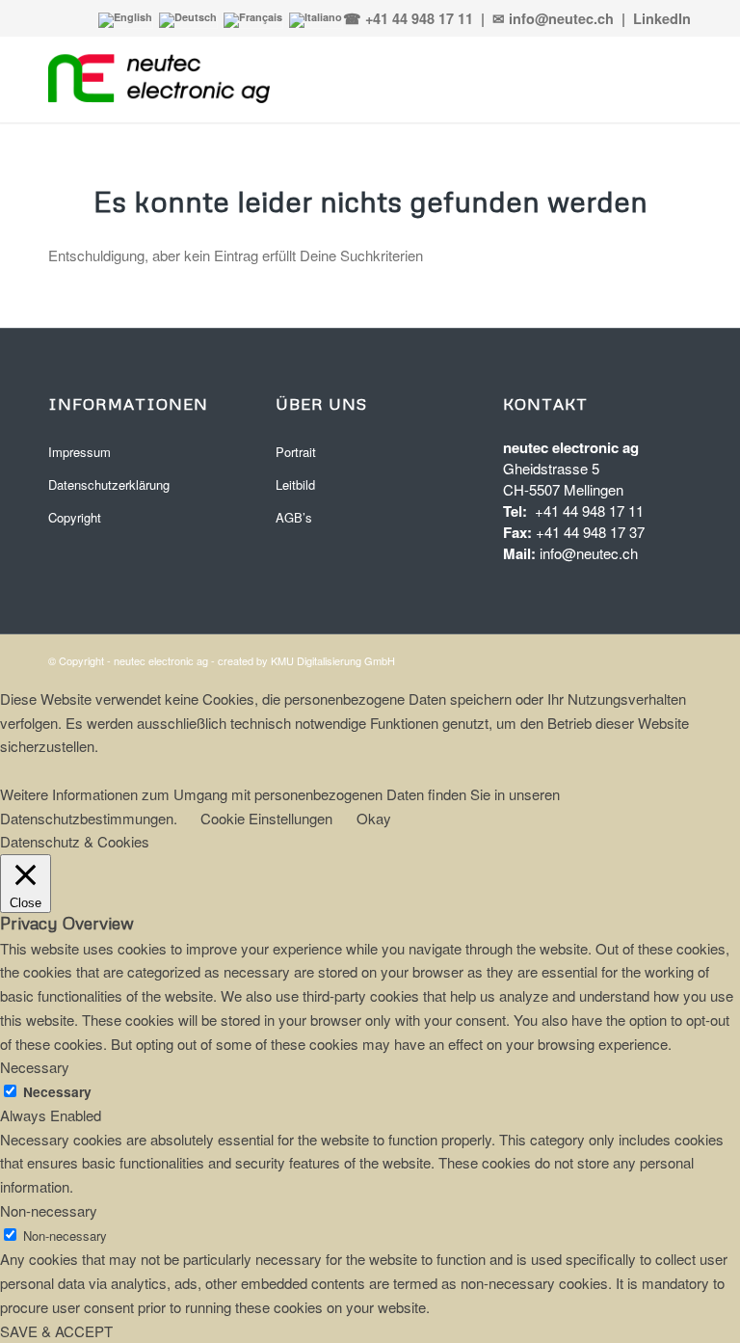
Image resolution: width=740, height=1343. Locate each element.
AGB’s (294, 517)
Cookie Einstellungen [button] (266, 818)
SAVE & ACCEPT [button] (56, 1331)
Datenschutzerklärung (109, 484)
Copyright (74, 517)
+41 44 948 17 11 (589, 510)
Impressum (79, 452)
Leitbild (295, 484)
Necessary (57, 1091)
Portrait (296, 452)
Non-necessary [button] (48, 1210)
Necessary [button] (34, 1067)
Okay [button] (374, 818)
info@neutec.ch (589, 553)
